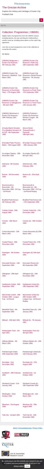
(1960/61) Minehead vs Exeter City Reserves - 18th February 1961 (10, 115)
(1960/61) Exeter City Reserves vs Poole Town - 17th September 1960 (32, 90)
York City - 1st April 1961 (11, 415)
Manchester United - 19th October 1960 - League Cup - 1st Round (11, 297)
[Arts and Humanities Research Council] (13, 455)
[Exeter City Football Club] (6, 436)
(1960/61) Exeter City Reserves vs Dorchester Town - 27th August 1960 (11, 90)
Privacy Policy (37, 428)
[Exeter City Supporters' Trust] (21, 436)
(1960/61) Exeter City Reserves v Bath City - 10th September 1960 (31, 63)
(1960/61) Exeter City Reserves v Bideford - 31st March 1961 (11, 75)
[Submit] (41, 20)
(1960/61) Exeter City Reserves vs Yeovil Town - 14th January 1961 (32, 103)
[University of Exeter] (8, 447)
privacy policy (19, 466)
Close (27, 466)
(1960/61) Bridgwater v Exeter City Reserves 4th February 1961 (10, 63)
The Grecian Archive (14, 7)
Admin (15, 428)
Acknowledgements (25, 428)
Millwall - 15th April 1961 (11, 320)
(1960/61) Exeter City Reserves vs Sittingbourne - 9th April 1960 (11, 103)
